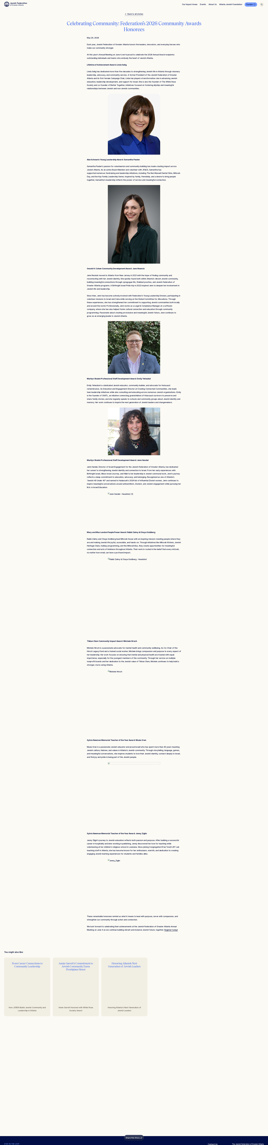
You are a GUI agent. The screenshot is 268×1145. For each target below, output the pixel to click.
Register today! (171, 930)
